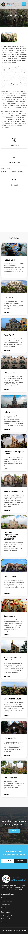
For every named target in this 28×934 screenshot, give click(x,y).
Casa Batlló (9, 335)
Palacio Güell (10, 412)
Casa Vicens (9, 616)
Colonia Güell (10, 576)
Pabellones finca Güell (14, 491)
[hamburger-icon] (24, 4)
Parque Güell (9, 260)
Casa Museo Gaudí (12, 699)
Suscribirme (19, 860)
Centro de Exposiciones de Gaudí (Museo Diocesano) (11, 536)
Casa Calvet (9, 373)
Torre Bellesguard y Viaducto (12, 658)
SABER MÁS (7, 275)
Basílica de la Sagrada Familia (14, 453)
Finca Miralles (10, 738)
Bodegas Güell (10, 778)
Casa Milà (8, 297)
